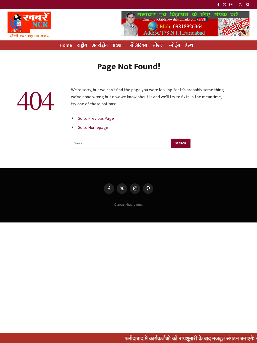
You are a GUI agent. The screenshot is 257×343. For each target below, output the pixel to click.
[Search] (247, 4)
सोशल (158, 45)
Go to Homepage (93, 127)
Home (66, 45)
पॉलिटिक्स (138, 45)
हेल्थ (189, 45)
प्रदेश (117, 45)
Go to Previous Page (96, 118)
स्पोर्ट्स (174, 45)
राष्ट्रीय (82, 45)
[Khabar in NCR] (29, 24)
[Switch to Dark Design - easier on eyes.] (240, 5)
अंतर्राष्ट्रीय (100, 45)
